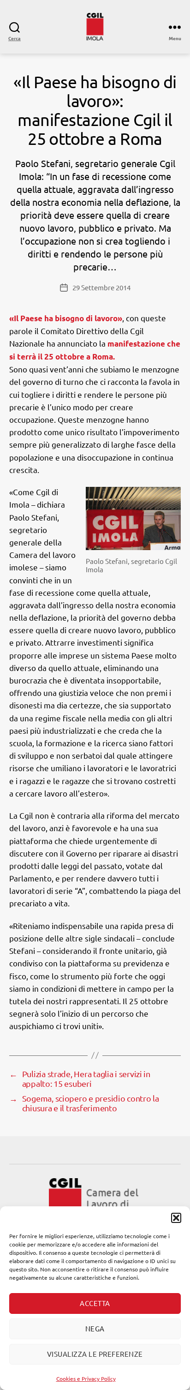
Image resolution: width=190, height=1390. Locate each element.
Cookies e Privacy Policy (86, 1378)
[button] (176, 1217)
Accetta (95, 1303)
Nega (95, 1328)
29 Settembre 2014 (101, 287)
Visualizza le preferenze (95, 1353)
